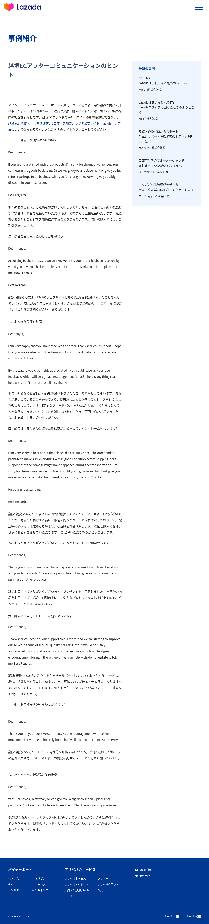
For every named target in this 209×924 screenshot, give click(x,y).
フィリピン (39, 878)
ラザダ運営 (41, 123)
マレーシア (39, 884)
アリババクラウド (108, 884)
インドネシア (40, 890)
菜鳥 (100, 890)
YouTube (146, 870)
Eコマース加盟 (62, 123)
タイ (10, 884)
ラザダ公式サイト (87, 123)
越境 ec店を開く (19, 123)
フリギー (103, 878)
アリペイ (69, 896)
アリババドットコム (76, 884)
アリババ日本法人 (75, 878)
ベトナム (13, 878)
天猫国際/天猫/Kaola (76, 890)
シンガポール (16, 890)
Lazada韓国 (194, 916)
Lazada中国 (172, 916)
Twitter (145, 876)
